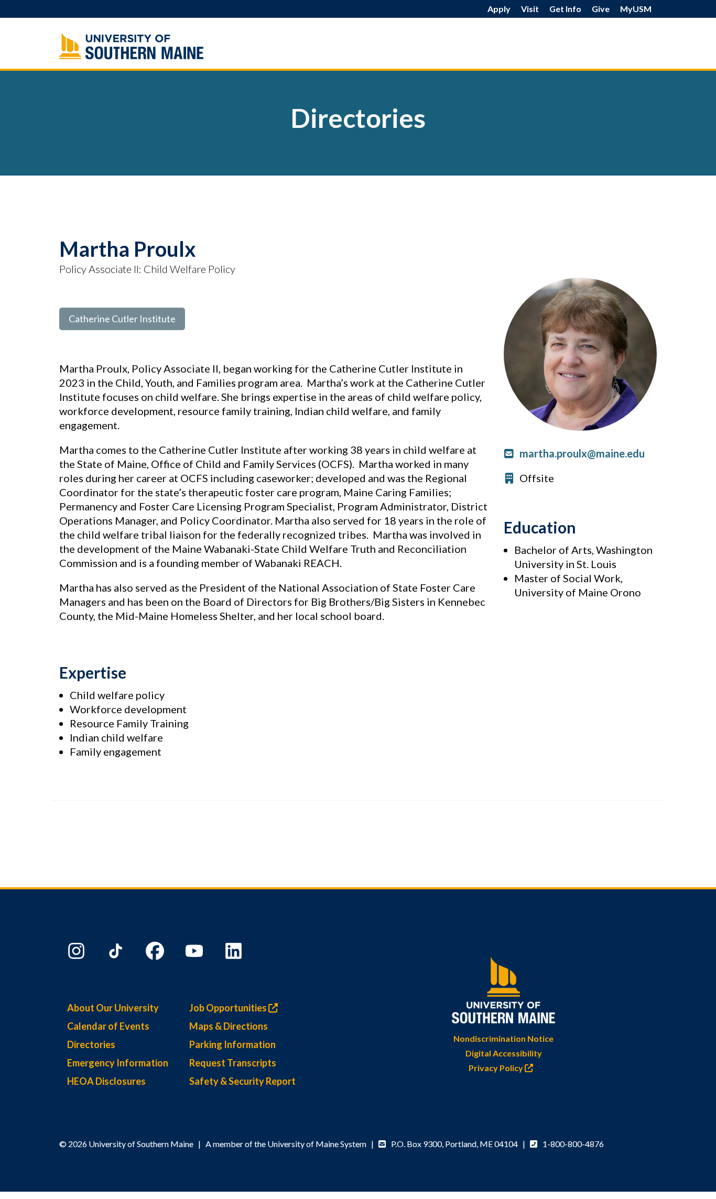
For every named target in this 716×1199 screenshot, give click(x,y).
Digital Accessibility (503, 1053)
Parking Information (232, 1044)
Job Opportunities (228, 1007)
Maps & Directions (228, 1026)
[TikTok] (116, 953)
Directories (91, 1044)
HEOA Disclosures (106, 1081)
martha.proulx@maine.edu (582, 453)
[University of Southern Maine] (503, 988)
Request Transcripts (232, 1063)
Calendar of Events (108, 1026)
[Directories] (153, 45)
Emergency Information (117, 1063)
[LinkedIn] (234, 953)
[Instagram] (77, 953)
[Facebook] (156, 953)
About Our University (113, 1007)
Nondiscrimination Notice (503, 1038)
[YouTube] (195, 953)
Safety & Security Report (242, 1081)
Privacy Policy (497, 1068)
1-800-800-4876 (573, 1144)
